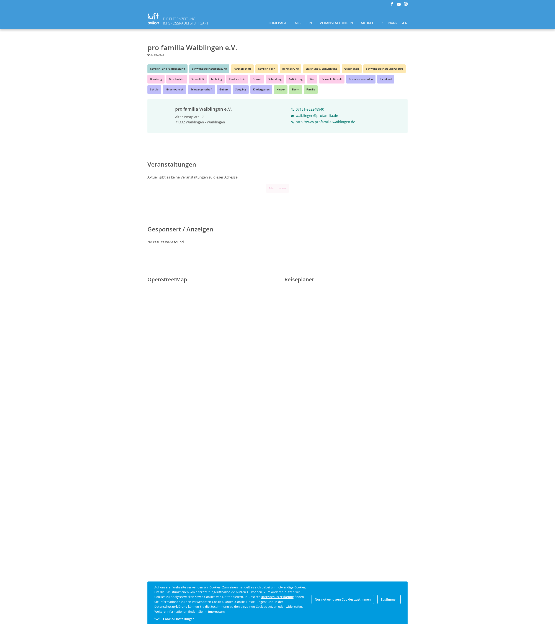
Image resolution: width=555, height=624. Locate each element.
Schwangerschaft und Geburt (384, 68)
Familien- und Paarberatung (167, 68)
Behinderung (290, 68)
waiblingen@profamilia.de (317, 115)
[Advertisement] (110, 105)
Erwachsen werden (361, 79)
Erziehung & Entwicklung (321, 68)
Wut (312, 79)
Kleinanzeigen (395, 23)
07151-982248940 (310, 109)
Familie (310, 89)
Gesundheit (351, 68)
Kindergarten (261, 89)
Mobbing (216, 79)
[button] (269, 619)
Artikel (367, 23)
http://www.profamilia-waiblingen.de (325, 122)
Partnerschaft (242, 68)
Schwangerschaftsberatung (209, 68)
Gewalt (257, 79)
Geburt (223, 89)
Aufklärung (296, 79)
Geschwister (176, 79)
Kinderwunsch (174, 89)
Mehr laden (277, 188)
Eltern (295, 89)
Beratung (156, 79)
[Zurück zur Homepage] (154, 19)
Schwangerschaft (201, 89)
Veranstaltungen (336, 23)
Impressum (216, 611)
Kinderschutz (237, 79)
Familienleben (266, 68)
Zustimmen (389, 599)
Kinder (281, 89)
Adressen (303, 23)
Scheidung (275, 79)
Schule (154, 89)
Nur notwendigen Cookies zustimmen (343, 599)
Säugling (240, 89)
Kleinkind (386, 79)
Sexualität (197, 79)
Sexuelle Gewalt (332, 79)
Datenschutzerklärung (277, 597)
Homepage (277, 23)
